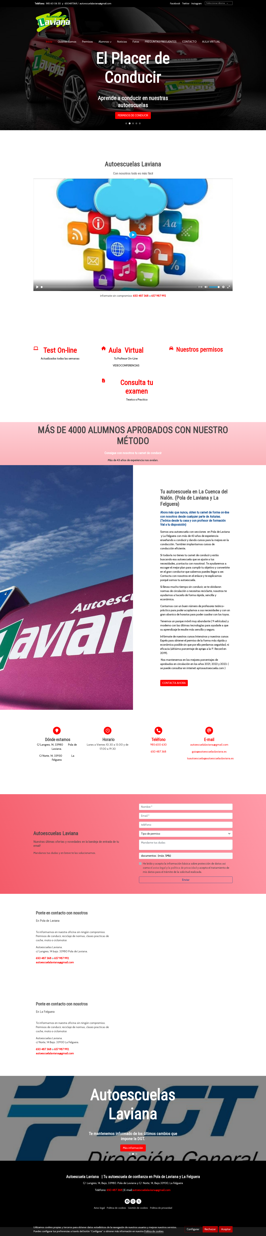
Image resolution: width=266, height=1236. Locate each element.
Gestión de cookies (138, 1207)
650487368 (71, 3)
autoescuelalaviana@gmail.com (95, 3)
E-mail (209, 739)
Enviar (185, 879)
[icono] (35, 348)
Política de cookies (116, 1207)
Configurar (193, 1229)
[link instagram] (133, 1201)
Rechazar (210, 1229)
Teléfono (158, 739)
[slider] (119, 287)
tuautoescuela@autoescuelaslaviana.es (210, 758)
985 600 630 (158, 744)
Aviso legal (99, 1207)
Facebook (175, 3)
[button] (105, 42)
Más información (133, 1147)
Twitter (185, 3)
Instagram (196, 3)
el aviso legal (158, 867)
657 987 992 (158, 295)
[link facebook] (127, 1201)
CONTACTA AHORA (174, 682)
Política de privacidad (161, 1207)
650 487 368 (141, 295)
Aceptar (226, 1229)
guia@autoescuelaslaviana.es (209, 751)
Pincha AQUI (133, 102)
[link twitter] (139, 1201)
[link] (53, 22)
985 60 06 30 (53, 3)
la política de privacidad (182, 867)
